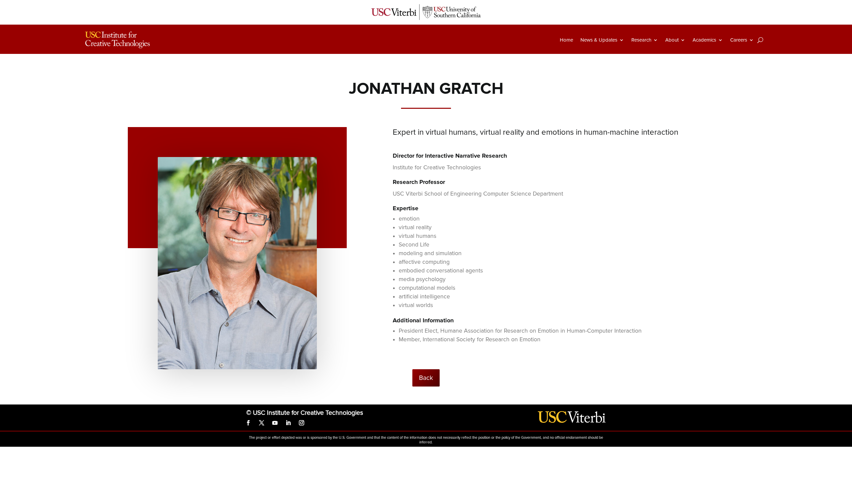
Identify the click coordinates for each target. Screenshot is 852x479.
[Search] (760, 40)
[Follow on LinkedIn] (288, 422)
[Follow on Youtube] (275, 422)
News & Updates (598, 40)
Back (426, 378)
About (672, 40)
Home (566, 40)
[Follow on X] (261, 422)
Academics (704, 40)
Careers (738, 40)
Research (641, 40)
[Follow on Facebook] (248, 422)
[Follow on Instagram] (301, 422)
